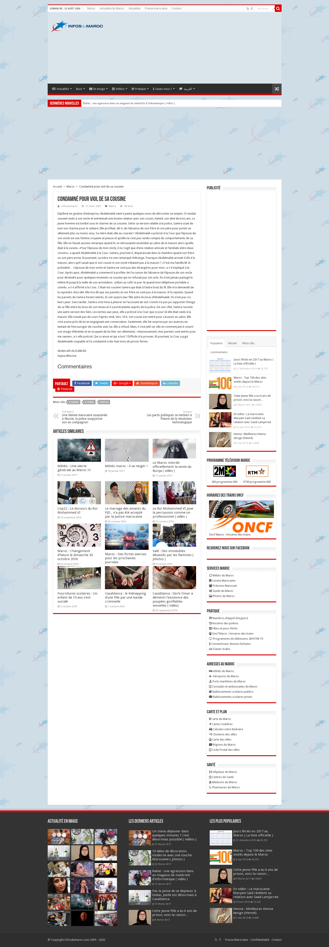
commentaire (218, 352)
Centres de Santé (222, 777)
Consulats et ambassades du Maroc (234, 686)
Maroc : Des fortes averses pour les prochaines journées (125, 558)
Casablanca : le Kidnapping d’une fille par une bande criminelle (125, 597)
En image (99, 89)
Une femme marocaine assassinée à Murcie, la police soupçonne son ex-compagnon (84, 417)
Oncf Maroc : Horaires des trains (229, 534)
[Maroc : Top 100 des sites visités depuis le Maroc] (220, 383)
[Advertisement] (196, 48)
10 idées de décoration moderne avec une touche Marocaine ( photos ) (172, 855)
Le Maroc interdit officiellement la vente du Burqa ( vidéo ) (172, 467)
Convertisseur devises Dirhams (231, 643)
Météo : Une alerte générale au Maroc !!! (74, 468)
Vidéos (120, 89)
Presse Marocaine (236, 939)
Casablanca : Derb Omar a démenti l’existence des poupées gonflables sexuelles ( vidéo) (173, 599)
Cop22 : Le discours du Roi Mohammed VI (77, 510)
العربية (188, 89)
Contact (177, 8)
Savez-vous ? (163, 89)
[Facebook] (251, 8)
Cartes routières (222, 724)
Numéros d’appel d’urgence (230, 618)
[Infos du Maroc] (77, 25)
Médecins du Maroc (224, 782)
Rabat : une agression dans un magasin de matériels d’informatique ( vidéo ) (129, 103)
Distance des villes (225, 734)
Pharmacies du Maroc (226, 787)
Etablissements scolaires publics (232, 691)
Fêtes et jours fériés (224, 628)
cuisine (89, 402)
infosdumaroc (69, 206)
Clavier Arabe (221, 649)
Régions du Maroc (224, 744)
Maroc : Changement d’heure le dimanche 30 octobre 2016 (75, 555)
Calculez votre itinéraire (227, 729)
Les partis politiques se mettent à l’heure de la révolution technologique (169, 417)
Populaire (216, 343)
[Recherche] (278, 8)
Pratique (140, 89)
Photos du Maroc (223, 596)
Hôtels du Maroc (223, 671)
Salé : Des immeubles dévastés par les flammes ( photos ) (173, 555)
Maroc (91, 8)
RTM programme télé (257, 481)
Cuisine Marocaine (223, 580)
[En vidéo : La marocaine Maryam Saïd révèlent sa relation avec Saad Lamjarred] (220, 419)
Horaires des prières (225, 623)
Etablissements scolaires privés (232, 696)
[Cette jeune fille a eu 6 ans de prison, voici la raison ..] (220, 401)
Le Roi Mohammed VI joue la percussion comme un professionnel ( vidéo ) (173, 512)
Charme (74, 402)
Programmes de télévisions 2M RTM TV (237, 638)
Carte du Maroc (221, 719)
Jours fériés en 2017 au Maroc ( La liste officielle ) (253, 833)
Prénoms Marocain (224, 585)
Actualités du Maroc (112, 8)
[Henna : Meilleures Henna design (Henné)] (220, 439)
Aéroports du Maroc (225, 676)
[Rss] (248, 8)
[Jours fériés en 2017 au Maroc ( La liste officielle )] (220, 365)
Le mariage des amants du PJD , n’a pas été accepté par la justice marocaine (125, 512)
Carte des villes (221, 739)
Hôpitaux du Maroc (224, 772)
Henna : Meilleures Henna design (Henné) (253, 911)
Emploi (104, 402)
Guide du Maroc (222, 591)
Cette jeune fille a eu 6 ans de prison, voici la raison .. (174, 913)
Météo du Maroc (223, 575)
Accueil (57, 186)
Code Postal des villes (225, 749)
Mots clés (248, 343)
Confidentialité (259, 939)
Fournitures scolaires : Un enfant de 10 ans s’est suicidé (77, 597)
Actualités (135, 8)
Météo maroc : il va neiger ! (126, 466)
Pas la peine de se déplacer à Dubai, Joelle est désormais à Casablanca (174, 895)
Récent (232, 343)
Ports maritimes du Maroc (229, 681)
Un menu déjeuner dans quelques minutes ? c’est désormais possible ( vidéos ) (174, 835)
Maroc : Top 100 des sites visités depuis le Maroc (252, 852)
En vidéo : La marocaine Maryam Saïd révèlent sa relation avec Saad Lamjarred (252, 418)
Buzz (79, 89)
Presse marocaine (156, 8)
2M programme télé (224, 481)
